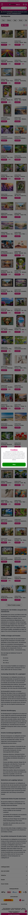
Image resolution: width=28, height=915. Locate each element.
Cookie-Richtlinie (20, 457)
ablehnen (14, 459)
